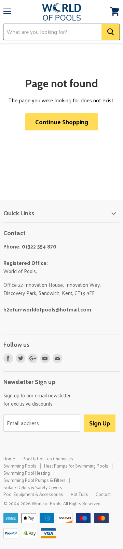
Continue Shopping (61, 121)
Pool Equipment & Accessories (33, 494)
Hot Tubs (79, 494)
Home (9, 458)
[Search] (110, 32)
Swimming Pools (20, 466)
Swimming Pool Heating (26, 473)
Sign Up (99, 423)
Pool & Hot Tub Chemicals (48, 458)
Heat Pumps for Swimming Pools (76, 466)
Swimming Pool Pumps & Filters (34, 480)
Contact (103, 494)
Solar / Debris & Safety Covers (32, 487)
